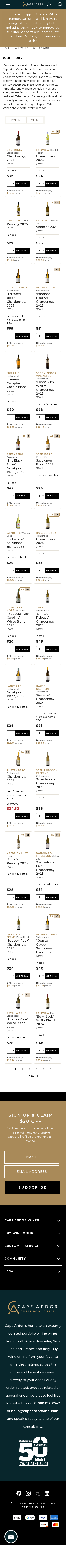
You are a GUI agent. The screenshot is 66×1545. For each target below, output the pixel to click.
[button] (16, 120)
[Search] (60, 4)
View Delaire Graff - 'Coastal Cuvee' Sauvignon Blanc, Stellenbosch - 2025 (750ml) (47, 951)
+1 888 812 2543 (46, 1403)
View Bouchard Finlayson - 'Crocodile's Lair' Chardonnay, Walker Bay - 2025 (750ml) (47, 871)
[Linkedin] (47, 1493)
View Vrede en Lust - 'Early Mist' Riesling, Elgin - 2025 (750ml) (18, 871)
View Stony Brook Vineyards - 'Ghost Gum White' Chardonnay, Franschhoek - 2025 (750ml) (47, 390)
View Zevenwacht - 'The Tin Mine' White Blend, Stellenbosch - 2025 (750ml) (18, 1027)
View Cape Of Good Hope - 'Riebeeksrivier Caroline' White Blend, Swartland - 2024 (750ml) (18, 624)
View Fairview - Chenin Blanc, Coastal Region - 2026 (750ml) (47, 162)
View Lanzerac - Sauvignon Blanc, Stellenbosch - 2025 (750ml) (18, 705)
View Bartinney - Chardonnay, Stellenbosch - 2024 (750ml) (18, 162)
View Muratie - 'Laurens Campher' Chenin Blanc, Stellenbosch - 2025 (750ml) (18, 390)
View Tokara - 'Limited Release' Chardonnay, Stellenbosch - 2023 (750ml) (47, 624)
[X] (37, 1493)
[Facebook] (18, 1493)
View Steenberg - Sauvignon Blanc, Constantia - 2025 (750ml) (47, 471)
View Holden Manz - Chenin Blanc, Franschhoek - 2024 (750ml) (47, 547)
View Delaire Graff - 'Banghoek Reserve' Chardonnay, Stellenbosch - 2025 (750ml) (47, 307)
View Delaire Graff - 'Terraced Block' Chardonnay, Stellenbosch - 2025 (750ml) (18, 307)
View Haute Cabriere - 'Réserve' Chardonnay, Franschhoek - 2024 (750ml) (47, 705)
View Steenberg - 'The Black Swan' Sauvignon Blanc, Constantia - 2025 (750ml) (18, 471)
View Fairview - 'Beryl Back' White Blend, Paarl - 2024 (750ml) (47, 1027)
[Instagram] (28, 1493)
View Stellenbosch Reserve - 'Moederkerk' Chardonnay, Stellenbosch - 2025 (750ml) (47, 789)
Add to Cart (22, 184)
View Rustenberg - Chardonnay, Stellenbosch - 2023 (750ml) (18, 789)
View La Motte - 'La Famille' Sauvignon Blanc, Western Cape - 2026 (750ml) (18, 547)
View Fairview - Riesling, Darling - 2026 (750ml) (18, 231)
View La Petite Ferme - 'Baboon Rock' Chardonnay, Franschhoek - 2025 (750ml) (18, 951)
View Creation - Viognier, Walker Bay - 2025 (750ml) (47, 231)
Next (32, 1076)
